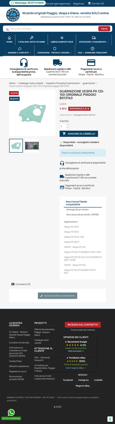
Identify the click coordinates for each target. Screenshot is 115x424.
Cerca (104, 28)
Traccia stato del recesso (83, 329)
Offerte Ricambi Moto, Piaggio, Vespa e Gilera (44, 332)
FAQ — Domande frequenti (92, 52)
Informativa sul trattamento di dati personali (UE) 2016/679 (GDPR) (18, 351)
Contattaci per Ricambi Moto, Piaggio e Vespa (44, 368)
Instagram (83, 380)
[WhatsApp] (11, 412)
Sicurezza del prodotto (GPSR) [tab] (82, 214)
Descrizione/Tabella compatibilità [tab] (76, 203)
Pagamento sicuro (18, 371)
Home (9, 41)
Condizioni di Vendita (19, 342)
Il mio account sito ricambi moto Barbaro (44, 377)
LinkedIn (98, 380)
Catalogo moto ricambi (31, 41)
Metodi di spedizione (19, 366)
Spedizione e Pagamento (92, 41)
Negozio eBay (83, 385)
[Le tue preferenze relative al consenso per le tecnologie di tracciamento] (110, 419)
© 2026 (57, 406)
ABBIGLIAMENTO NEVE (62, 41)
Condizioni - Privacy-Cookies (53, 52)
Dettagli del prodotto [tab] (77, 209)
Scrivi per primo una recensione (59, 295)
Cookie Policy (15, 361)
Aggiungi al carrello (79, 133)
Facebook (68, 380)
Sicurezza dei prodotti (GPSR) (16, 378)
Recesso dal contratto (83, 324)
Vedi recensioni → (76, 351)
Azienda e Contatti (18, 52)
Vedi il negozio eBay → (76, 368)
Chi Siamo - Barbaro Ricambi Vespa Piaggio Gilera (19, 335)
